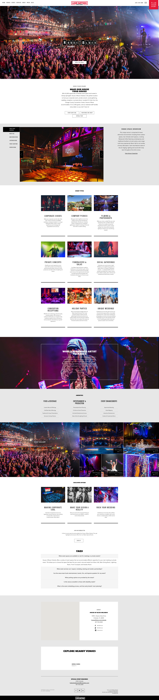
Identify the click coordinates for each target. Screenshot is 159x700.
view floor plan (72, 112)
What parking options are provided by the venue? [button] (79, 577)
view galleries (40, 456)
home (3, 2)
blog (32, 2)
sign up (79, 540)
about (24, 2)
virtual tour (79, 116)
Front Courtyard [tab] (14, 144)
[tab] (79, 556)
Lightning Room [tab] (13, 140)
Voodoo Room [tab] (13, 147)
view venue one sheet (87, 112)
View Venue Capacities (131, 153)
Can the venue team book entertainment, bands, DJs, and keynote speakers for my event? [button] (79, 573)
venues (8, 2)
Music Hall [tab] (12, 133)
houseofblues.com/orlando (98, 620)
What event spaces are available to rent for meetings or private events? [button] (79, 556)
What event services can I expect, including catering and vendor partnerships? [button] (79, 569)
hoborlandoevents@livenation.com (79, 683)
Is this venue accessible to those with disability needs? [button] (79, 582)
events (13, 2)
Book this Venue (79, 62)
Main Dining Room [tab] (14, 137)
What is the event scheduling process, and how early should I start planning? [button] (79, 586)
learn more (79, 371)
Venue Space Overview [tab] (12, 129)
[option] (53, 216)
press (28, 2)
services (18, 2)
